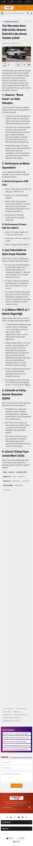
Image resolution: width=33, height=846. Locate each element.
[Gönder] (30, 807)
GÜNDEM (8, 22)
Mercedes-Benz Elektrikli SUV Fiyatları (11, 721)
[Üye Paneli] (30, 13)
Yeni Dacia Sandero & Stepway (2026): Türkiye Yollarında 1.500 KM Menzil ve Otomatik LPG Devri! (15, 749)
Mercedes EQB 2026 (7, 714)
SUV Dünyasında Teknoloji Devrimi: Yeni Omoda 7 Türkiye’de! (16, 745)
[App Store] (10, 838)
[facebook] (7, 817)
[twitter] (10, 817)
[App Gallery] (16, 841)
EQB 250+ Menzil (7, 711)
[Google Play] (21, 838)
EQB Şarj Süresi (16, 711)
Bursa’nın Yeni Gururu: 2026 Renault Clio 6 (14, 741)
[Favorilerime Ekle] (29, 64)
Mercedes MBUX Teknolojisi (20, 714)
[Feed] (26, 817)
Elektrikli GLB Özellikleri (21, 708)
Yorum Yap (16, 785)
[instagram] (14, 817)
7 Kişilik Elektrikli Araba (8, 708)
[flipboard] (22, 817)
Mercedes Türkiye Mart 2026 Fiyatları (11, 718)
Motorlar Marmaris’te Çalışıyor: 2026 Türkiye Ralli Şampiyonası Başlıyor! (15, 734)
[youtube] (18, 817)
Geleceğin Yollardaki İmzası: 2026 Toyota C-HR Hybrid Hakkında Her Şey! (16, 737)
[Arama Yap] (27, 13)
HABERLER (15, 22)
